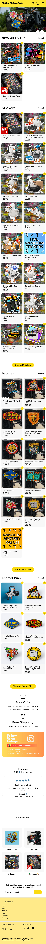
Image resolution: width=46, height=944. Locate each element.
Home (4, 906)
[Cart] (37, 3)
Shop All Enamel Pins (23, 686)
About (4, 911)
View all (41, 38)
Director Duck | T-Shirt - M (23, 797)
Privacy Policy (28, 938)
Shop (4, 908)
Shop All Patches (23, 569)
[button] (2, 795)
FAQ (3, 913)
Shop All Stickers (23, 365)
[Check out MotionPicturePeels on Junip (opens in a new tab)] (27, 818)
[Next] (42, 32)
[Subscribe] (38, 892)
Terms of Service (8, 940)
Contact (5, 916)
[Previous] (38, 32)
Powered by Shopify (23, 940)
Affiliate (5, 918)
